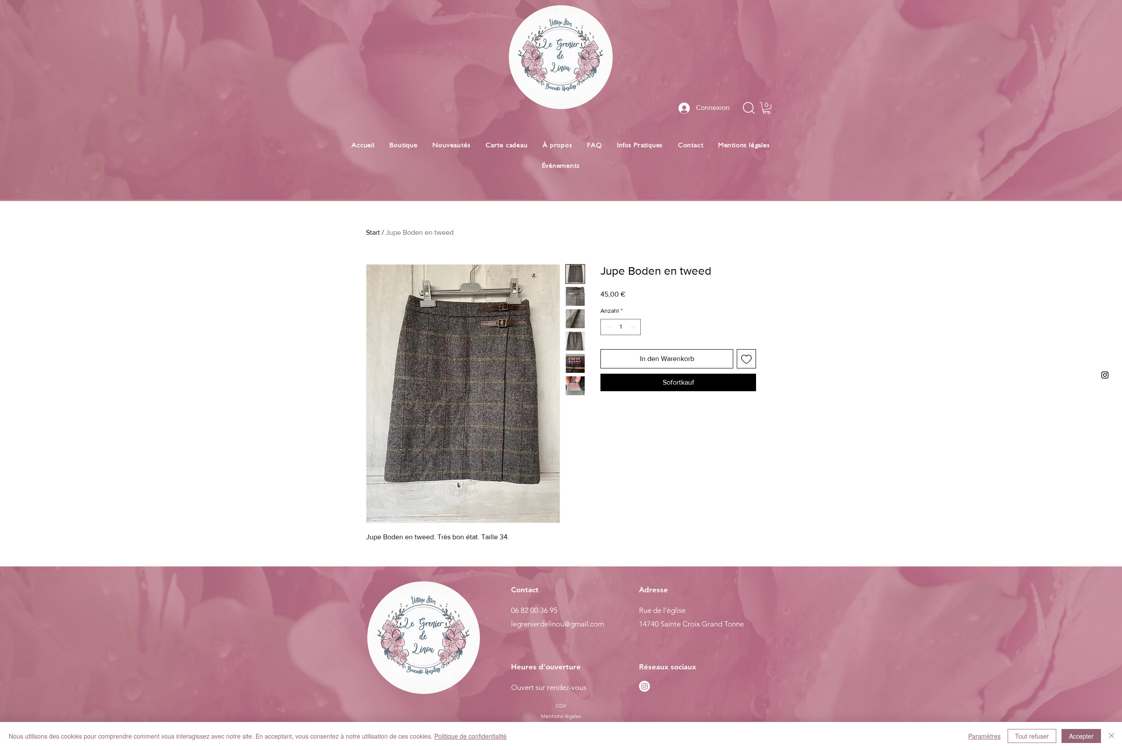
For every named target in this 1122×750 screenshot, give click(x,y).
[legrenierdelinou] (1105, 375)
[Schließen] (1111, 736)
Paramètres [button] (984, 736)
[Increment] (633, 327)
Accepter (1081, 736)
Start (373, 232)
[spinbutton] (620, 327)
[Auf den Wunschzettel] (746, 358)
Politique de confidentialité (470, 736)
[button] (767, 108)
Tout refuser (1032, 736)
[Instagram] (644, 686)
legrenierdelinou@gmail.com (557, 623)
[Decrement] (607, 327)
